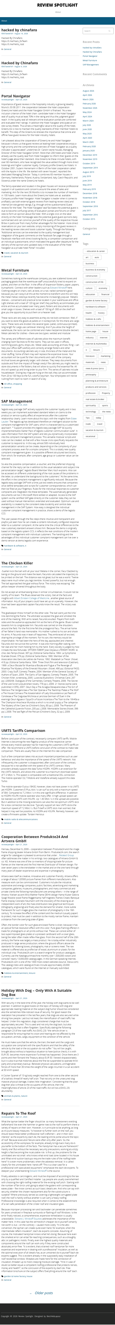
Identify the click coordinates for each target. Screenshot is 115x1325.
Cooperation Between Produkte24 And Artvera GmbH (34, 838)
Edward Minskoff (58, 287)
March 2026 (88, 99)
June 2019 (87, 180)
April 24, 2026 (21, 274)
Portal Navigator (15, 96)
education (90, 294)
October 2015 (89, 219)
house (29, 1276)
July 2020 (87, 125)
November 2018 (90, 197)
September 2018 (90, 206)
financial (105, 294)
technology (91, 411)
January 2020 (89, 150)
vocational (90, 436)
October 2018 (89, 202)
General (7, 49)
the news (106, 411)
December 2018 (90, 193)
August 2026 (88, 90)
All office (8, 383)
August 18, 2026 (21, 33)
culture (89, 288)
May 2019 (87, 184)
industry (90, 337)
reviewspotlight (7, 99)
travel (7, 252)
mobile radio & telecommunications (21, 819)
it (25, 545)
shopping (17, 383)
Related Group (66, 855)
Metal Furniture (15, 270)
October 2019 (89, 163)
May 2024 (87, 112)
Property (106, 393)
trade (88, 424)
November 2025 (90, 108)
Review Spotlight (57, 5)
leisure (32, 973)
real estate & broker (95, 399)
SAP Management (16, 401)
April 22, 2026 (21, 734)
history (101, 313)
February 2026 (89, 103)
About (58, 12)
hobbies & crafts (93, 319)
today (98, 417)
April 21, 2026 (21, 844)
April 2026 (87, 95)
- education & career (95, 251)
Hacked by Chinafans (19, 62)
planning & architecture (97, 380)
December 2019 (90, 155)
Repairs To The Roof (18, 1113)
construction (91, 275)
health (89, 313)
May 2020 (87, 133)
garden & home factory (15, 1276)
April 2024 (87, 116)
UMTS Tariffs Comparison (23, 730)
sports (105, 405)
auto (97, 257)
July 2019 (87, 176)
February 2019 (89, 189)
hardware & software (14, 545)
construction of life (94, 282)
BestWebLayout (53, 1316)
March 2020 (88, 142)
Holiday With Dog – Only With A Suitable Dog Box (36, 992)
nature (24, 1096)
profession (91, 393)
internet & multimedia (96, 343)
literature (90, 356)
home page (91, 331)
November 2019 (90, 159)
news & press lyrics (95, 368)
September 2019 (90, 167)
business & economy (95, 269)
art (87, 257)
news (103, 362)
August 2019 (88, 172)
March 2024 (88, 120)
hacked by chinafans (19, 29)
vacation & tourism (19, 252)
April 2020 (87, 137)
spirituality (91, 405)
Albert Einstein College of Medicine (32, 598)
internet (103, 337)
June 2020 (87, 129)
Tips (88, 417)
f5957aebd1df (7, 33)
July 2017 (87, 210)
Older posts (44, 1293)
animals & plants (12, 1096)
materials (90, 362)
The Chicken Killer (17, 563)
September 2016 (90, 214)
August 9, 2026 (21, 66)
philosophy (91, 374)
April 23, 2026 (21, 405)
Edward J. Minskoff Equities (28, 1218)
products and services (96, 387)
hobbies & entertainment (16, 973)
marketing (105, 356)
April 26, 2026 (21, 99)
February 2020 (89, 146)
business (90, 263)
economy (103, 288)
